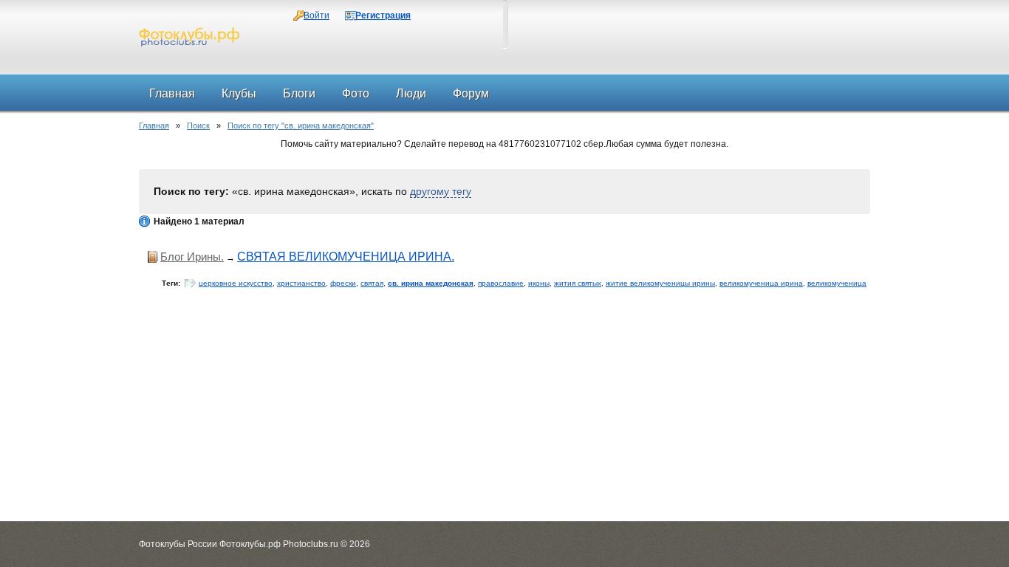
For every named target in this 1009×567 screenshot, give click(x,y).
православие (501, 283)
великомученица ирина (761, 283)
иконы (539, 283)
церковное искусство (236, 283)
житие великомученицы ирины (660, 283)
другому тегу (440, 191)
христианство (301, 283)
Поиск (198, 125)
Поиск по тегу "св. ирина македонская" (301, 125)
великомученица (836, 283)
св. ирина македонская (430, 283)
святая (371, 283)
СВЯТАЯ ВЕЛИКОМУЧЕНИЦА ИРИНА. (345, 256)
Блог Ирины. (192, 256)
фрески (343, 283)
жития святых (577, 283)
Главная (154, 125)
